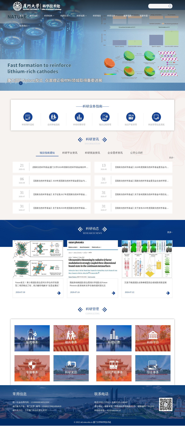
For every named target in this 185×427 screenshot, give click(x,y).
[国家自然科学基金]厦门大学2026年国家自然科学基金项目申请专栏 (62, 167)
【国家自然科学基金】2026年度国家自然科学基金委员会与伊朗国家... (145, 167)
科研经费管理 (79, 125)
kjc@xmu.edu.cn (114, 410)
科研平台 (153, 342)
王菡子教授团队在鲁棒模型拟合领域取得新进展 (145, 282)
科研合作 (111, 16)
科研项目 (97, 16)
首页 (22, 16)
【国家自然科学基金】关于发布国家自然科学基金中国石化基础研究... (145, 194)
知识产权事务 (114, 372)
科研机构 (48, 16)
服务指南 (127, 16)
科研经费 (114, 342)
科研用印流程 (28, 125)
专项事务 (32, 372)
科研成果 (81, 16)
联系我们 (24, 26)
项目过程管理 (105, 125)
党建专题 (144, 16)
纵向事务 (32, 342)
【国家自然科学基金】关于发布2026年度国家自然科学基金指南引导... (63, 208)
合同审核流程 (54, 125)
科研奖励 (71, 372)
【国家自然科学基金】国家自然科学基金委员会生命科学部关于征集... (145, 181)
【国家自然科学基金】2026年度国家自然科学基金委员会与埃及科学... (63, 181)
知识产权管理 (131, 125)
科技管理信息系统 (156, 125)
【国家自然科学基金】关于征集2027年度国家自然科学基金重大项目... (63, 194)
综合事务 (153, 372)
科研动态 (34, 16)
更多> (171, 158)
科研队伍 (64, 16)
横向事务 (71, 342)
